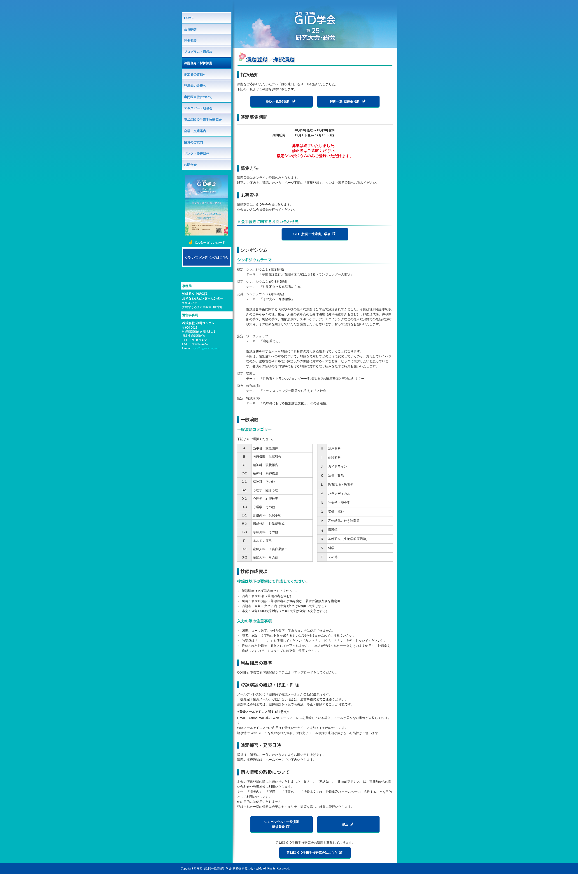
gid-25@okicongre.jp (206, 348)
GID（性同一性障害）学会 (312, 234)
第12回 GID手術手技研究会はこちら (312, 852)
